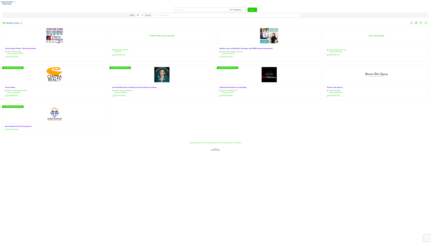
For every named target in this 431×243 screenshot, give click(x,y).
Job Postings (225, 143)
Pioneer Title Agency (335, 87)
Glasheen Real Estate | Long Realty (233, 87)
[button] (4, 23)
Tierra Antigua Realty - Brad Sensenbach (20, 48)
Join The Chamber (235, 143)
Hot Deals (217, 143)
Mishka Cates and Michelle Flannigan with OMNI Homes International (246, 48)
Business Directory (195, 143)
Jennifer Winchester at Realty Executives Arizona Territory (134, 87)
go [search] (253, 10)
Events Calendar (207, 143)
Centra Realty (10, 87)
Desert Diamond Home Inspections (18, 126)
